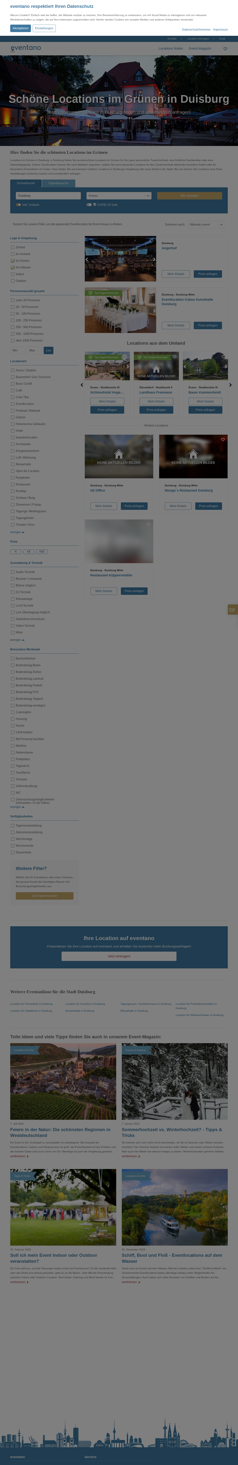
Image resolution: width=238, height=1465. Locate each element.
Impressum (220, 29)
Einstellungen (44, 28)
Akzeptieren (20, 28)
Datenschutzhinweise (196, 29)
